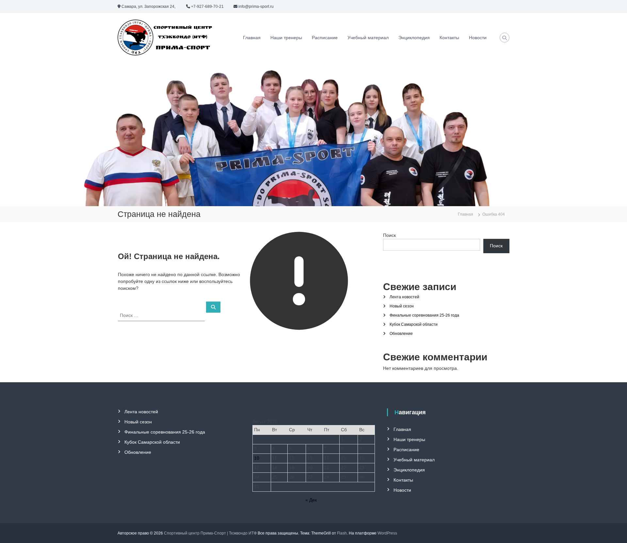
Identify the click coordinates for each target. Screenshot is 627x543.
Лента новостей (404, 297)
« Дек (311, 499)
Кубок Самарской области (414, 324)
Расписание (325, 37)
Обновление (401, 333)
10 (256, 458)
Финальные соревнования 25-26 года (424, 315)
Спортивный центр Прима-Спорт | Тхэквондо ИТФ (210, 533)
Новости (478, 37)
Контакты (449, 37)
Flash (342, 533)
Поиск (389, 235)
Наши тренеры (286, 37)
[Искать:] (162, 315)
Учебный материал (368, 37)
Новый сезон (402, 306)
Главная (252, 37)
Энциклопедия (414, 37)
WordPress (387, 533)
